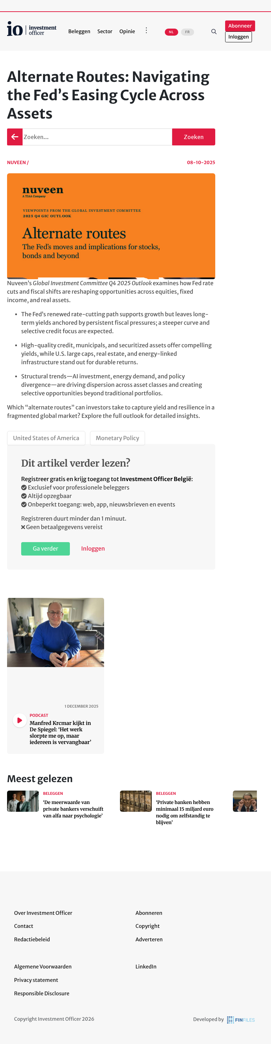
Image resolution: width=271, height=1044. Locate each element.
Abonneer (240, 26)
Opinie (127, 31)
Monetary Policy (117, 438)
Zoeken (213, 31)
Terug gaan (15, 137)
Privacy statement (36, 980)
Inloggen (238, 37)
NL (171, 32)
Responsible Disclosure (42, 993)
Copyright (147, 926)
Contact (23, 926)
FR (187, 32)
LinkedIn (146, 967)
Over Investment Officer (43, 913)
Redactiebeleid (32, 939)
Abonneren (149, 913)
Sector (105, 31)
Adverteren (149, 939)
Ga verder (45, 548)
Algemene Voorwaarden (43, 967)
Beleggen (79, 31)
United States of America (46, 438)
